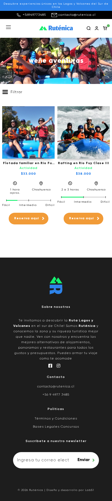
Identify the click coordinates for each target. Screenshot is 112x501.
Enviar (83, 460)
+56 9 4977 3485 (55, 394)
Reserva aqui (26, 218)
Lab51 (89, 490)
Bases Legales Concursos (56, 426)
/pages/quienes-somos (56, 315)
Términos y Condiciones (56, 418)
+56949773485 (34, 15)
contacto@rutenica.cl (77, 15)
